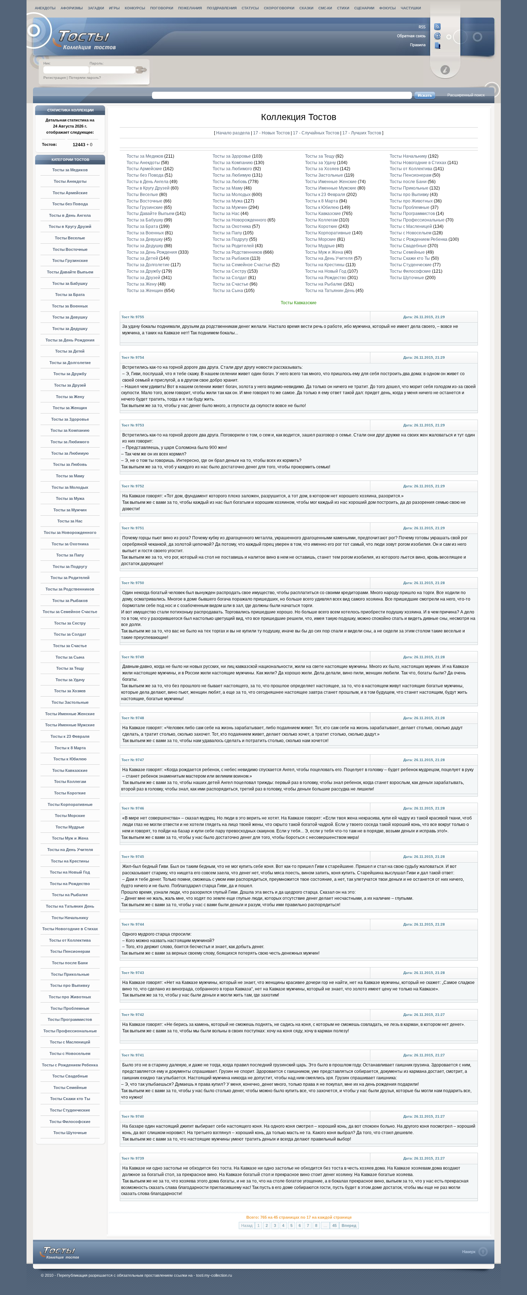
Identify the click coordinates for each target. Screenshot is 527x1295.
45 (334, 1225)
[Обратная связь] (419, 36)
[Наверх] (475, 1252)
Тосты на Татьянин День (70, 906)
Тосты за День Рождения (70, 340)
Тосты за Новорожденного (70, 532)
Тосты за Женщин (70, 408)
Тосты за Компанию (70, 430)
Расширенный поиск (466, 95)
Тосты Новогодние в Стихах (70, 929)
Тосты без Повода (70, 204)
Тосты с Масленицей (70, 1042)
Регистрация (54, 78)
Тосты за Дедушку (69, 328)
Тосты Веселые (70, 238)
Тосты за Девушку (69, 317)
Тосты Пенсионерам (70, 951)
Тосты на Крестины (70, 861)
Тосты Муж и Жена (70, 838)
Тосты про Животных (70, 997)
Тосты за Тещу (70, 668)
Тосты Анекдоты (70, 181)
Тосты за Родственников (70, 589)
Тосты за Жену (70, 397)
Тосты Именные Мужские (70, 725)
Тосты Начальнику (70, 918)
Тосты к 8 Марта (70, 748)
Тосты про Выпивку (70, 985)
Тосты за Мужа (70, 498)
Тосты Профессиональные (70, 1031)
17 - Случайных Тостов (316, 132)
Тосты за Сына (70, 657)
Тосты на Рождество (70, 883)
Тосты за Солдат (70, 634)
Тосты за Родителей (70, 577)
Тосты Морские (70, 815)
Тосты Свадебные (70, 1076)
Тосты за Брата (70, 294)
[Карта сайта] (419, 45)
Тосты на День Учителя (70, 849)
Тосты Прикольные (70, 974)
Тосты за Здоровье (70, 419)
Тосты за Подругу (70, 566)
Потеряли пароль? (85, 78)
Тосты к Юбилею (69, 759)
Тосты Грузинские (70, 260)
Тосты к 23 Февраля (70, 736)
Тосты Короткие (70, 793)
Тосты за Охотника (70, 544)
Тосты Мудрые (70, 827)
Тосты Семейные (70, 1087)
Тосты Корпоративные (70, 804)
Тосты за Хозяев (70, 691)
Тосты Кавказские (69, 770)
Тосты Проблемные (70, 1008)
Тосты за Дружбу (69, 374)
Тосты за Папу (70, 555)
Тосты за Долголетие (70, 362)
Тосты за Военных (70, 306)
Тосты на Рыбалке (70, 895)
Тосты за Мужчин (70, 510)
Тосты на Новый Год (70, 872)
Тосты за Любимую (70, 453)
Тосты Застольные (70, 702)
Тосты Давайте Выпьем (70, 272)
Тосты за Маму (70, 476)
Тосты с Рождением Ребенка (70, 1065)
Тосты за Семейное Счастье (70, 612)
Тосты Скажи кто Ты (70, 1098)
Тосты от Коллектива (70, 940)
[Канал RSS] (419, 27)
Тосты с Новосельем (69, 1053)
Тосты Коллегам (70, 781)
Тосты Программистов (70, 1019)
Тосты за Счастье (70, 646)
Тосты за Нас (69, 521)
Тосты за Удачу (70, 680)
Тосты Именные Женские (70, 714)
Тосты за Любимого (70, 442)
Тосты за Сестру (70, 623)
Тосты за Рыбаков (70, 600)
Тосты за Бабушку (69, 283)
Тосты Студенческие (70, 1110)
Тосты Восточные (70, 249)
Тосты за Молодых (70, 487)
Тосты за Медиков (70, 170)
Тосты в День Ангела (70, 215)
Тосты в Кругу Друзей (70, 226)
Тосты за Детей (70, 351)
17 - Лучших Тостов (361, 132)
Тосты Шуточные (70, 1133)
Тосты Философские (69, 1121)
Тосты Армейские (70, 193)
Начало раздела (233, 132)
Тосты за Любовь (70, 464)
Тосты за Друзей (70, 385)
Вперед (349, 1225)
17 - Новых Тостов (272, 132)
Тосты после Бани (70, 963)
